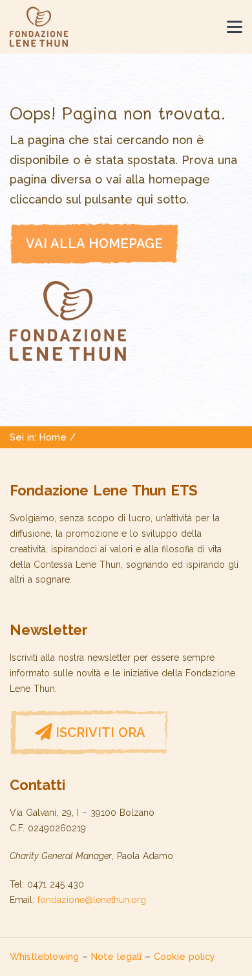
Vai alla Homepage (94, 243)
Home (53, 436)
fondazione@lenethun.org (91, 900)
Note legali (116, 956)
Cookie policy (184, 956)
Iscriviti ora (100, 732)
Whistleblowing (44, 956)
